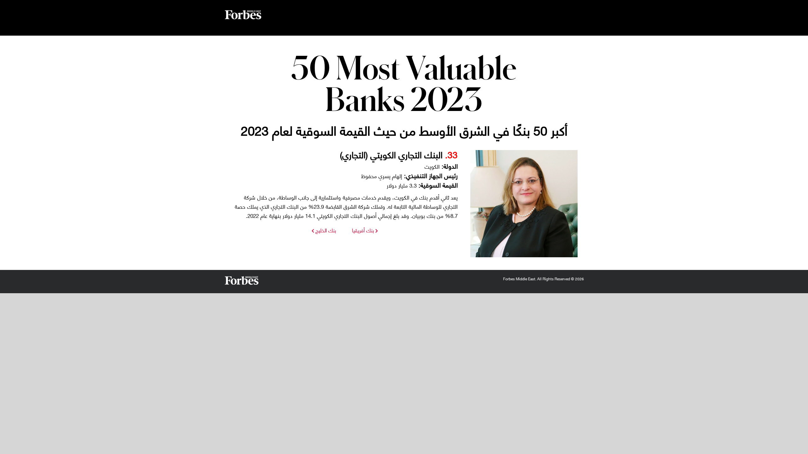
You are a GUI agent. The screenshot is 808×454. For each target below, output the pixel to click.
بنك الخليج (325, 230)
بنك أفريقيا (363, 230)
